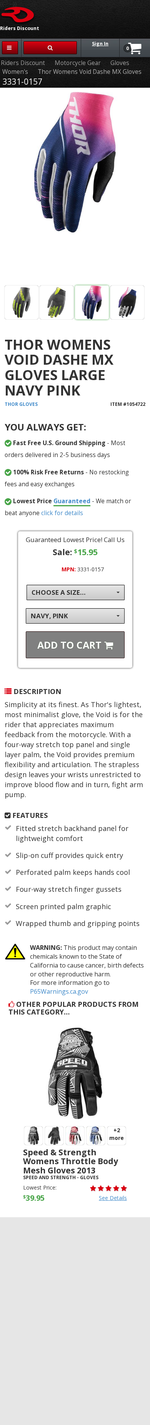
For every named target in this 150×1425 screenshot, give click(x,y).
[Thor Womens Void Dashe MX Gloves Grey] (21, 302)
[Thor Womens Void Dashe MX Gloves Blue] (75, 188)
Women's (15, 72)
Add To (70, 644)
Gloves (119, 63)
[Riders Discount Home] (18, 14)
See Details (113, 1197)
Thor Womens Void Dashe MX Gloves (90, 72)
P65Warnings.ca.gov (59, 991)
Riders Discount (23, 63)
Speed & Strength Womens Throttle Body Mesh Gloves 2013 (70, 1161)
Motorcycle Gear (78, 63)
